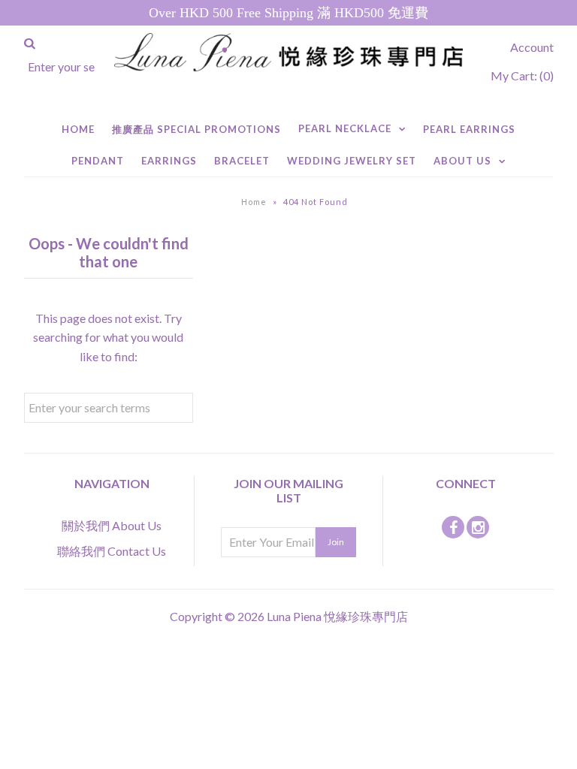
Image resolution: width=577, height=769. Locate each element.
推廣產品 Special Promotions (196, 129)
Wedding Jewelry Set (351, 161)
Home (78, 129)
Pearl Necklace (344, 128)
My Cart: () (522, 75)
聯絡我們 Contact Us (111, 551)
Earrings (169, 161)
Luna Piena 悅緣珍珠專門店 (337, 616)
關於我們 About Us (112, 525)
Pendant (97, 161)
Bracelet (242, 161)
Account (532, 47)
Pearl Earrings (469, 129)
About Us (462, 161)
